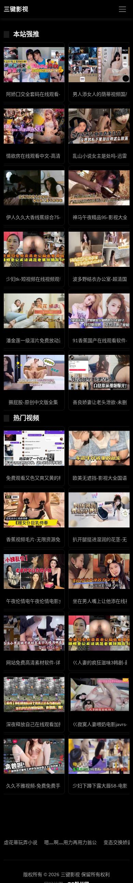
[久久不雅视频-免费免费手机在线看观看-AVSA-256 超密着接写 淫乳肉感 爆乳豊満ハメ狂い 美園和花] (33, 756)
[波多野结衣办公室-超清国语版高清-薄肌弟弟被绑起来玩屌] (100, 249)
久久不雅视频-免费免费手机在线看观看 (47, 785)
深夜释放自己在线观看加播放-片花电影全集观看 (57, 724)
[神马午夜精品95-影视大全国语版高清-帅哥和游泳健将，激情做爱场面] (100, 187)
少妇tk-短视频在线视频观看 (35, 279)
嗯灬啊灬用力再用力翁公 (60, 842)
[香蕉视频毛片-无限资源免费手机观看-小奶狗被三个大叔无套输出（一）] (33, 509)
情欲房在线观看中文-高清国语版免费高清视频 (54, 156)
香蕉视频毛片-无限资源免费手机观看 (45, 539)
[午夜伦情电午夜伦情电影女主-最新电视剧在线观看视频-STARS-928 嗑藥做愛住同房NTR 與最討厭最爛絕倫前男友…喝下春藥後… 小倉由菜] (33, 571)
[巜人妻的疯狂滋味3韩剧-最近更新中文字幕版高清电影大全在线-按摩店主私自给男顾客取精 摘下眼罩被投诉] (100, 633)
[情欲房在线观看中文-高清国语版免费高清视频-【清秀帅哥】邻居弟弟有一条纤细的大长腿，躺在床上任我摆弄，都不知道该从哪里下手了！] (33, 126)
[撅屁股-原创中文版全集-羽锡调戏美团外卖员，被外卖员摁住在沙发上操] (33, 372)
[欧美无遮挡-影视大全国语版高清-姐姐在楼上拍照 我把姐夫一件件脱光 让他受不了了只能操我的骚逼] (100, 448)
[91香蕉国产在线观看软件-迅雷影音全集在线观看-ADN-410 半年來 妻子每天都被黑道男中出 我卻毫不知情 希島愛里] (100, 311)
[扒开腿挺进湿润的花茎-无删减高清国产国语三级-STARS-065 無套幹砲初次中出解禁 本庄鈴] (100, 509)
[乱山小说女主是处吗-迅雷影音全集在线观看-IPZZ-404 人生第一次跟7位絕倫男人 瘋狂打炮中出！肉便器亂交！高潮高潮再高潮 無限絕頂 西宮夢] (100, 126)
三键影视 (16, 9)
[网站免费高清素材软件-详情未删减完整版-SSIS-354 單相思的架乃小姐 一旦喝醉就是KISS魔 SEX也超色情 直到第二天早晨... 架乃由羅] (33, 633)
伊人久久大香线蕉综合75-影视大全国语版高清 (55, 217)
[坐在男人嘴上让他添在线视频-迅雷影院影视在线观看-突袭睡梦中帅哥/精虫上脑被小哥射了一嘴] (100, 571)
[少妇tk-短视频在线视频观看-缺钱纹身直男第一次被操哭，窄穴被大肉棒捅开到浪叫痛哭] (33, 249)
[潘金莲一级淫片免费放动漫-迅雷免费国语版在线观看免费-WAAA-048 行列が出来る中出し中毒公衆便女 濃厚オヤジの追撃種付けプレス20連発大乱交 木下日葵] (33, 311)
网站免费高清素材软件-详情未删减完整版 (50, 662)
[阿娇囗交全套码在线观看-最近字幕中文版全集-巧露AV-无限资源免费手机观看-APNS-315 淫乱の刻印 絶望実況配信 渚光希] (33, 64)
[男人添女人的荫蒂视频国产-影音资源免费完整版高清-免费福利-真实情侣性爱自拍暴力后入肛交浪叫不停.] (100, 64)
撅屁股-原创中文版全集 (33, 402)
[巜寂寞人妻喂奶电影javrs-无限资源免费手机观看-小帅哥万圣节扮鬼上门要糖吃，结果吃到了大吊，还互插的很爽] (100, 694)
